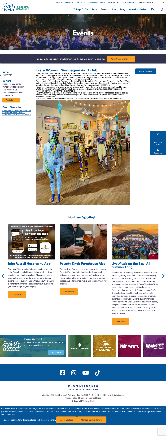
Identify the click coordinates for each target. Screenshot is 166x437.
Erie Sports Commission (87, 2)
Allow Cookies (66, 420)
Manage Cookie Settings (92, 420)
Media (102, 2)
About (59, 2)
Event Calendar (146, 71)
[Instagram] (74, 372)
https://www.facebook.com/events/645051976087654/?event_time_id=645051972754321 (16, 113)
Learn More (17, 294)
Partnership (113, 2)
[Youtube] (85, 372)
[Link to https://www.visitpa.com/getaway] (83, 389)
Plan (114, 9)
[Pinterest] (106, 372)
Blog (122, 9)
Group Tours (128, 2)
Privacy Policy (71, 398)
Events (104, 9)
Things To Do (81, 9)
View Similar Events (119, 59)
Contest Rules (95, 398)
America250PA (137, 9)
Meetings (69, 2)
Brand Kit (83, 398)
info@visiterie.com (116, 395)
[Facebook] (62, 372)
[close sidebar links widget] (158, 134)
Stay (94, 9)
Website (9, 100)
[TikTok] (97, 372)
